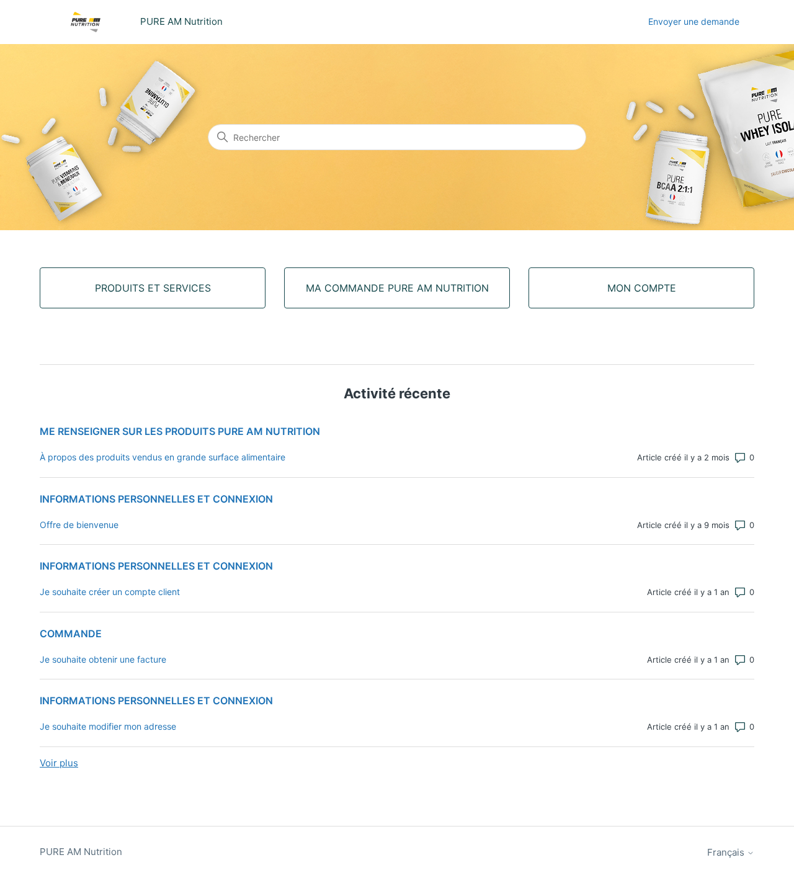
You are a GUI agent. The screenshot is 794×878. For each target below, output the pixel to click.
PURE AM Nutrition (81, 852)
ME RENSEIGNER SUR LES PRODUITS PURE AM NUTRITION (180, 431)
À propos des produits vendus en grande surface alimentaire (162, 457)
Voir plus (59, 763)
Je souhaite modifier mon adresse (108, 726)
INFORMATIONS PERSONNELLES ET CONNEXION (156, 499)
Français (727, 852)
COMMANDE (71, 633)
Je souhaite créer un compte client (110, 591)
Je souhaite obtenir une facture (103, 659)
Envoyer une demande (693, 21)
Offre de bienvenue (79, 524)
